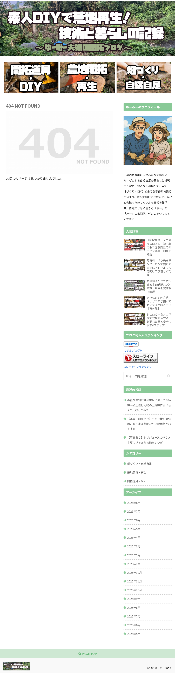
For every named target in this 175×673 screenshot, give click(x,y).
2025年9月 (133, 599)
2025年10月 (134, 590)
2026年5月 (133, 529)
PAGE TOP (89, 653)
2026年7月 (133, 511)
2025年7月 (133, 616)
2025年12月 (134, 572)
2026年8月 (133, 503)
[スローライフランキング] (141, 361)
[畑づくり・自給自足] (144, 77)
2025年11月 (134, 581)
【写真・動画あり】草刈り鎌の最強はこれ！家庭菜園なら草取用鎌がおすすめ (149, 424)
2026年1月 (133, 564)
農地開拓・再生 (136, 472)
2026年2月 (133, 555)
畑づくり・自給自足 (139, 463)
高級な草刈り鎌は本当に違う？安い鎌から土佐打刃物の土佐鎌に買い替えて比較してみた (149, 405)
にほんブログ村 (133, 350)
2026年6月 (133, 520)
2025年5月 (133, 634)
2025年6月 (133, 625)
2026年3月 (133, 546)
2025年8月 (133, 608)
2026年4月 (133, 537)
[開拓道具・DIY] (31, 77)
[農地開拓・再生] (87, 77)
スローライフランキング (138, 366)
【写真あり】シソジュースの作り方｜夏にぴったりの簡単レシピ (149, 439)
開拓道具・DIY (136, 481)
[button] (169, 376)
